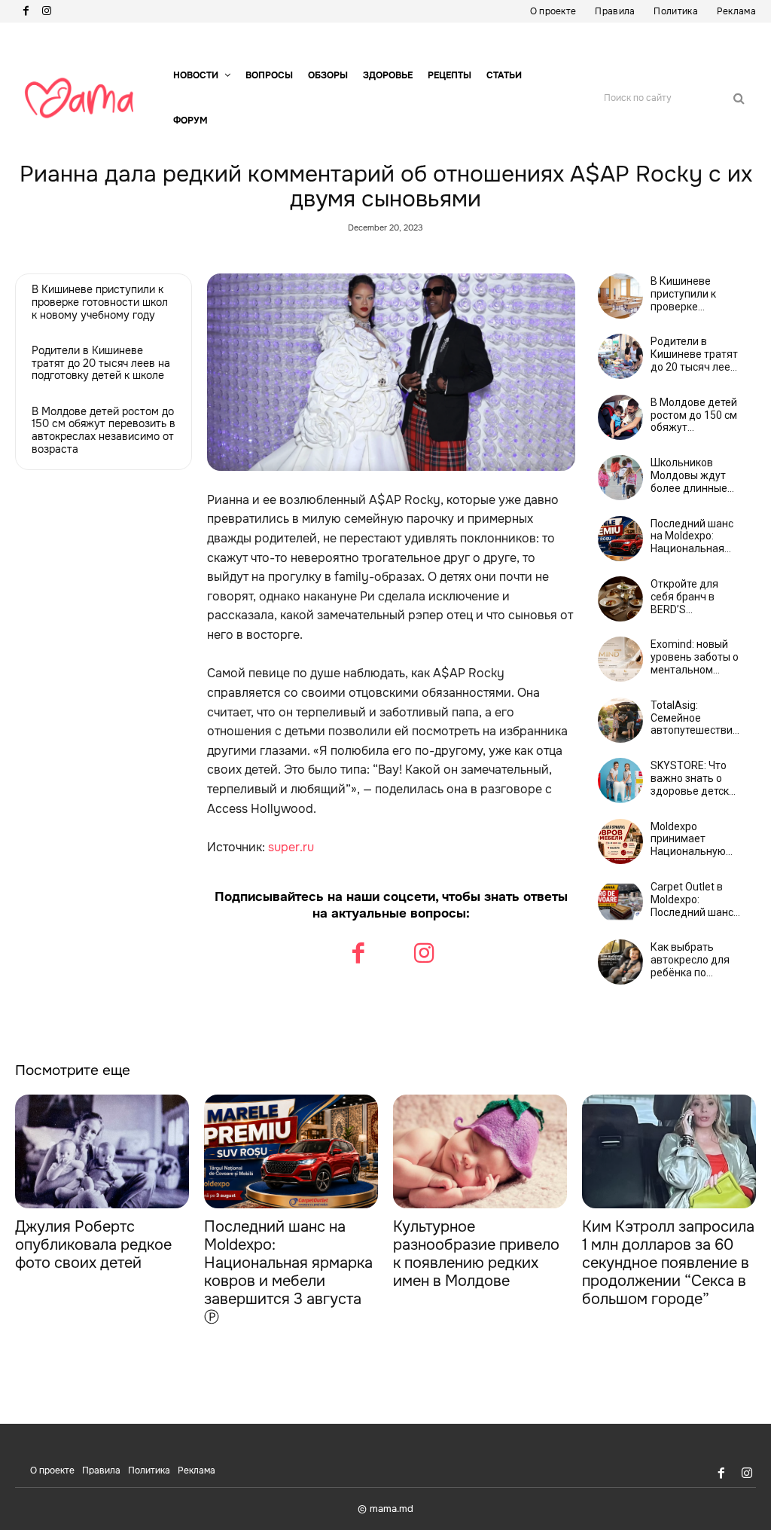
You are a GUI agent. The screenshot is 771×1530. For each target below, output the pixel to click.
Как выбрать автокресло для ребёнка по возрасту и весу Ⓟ (690, 960)
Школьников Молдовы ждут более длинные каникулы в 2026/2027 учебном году (689, 475)
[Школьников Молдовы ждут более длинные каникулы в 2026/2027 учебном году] (620, 477)
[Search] (739, 98)
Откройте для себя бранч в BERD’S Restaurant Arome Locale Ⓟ (695, 596)
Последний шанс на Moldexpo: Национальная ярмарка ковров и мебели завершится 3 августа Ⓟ (695, 536)
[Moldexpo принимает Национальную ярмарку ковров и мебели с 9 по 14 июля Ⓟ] (620, 841)
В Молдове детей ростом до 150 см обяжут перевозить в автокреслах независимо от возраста (103, 430)
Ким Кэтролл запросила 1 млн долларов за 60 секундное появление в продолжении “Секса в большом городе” (668, 1263)
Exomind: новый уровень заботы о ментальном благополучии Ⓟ (695, 657)
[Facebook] (25, 11)
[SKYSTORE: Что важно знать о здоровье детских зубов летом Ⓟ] (620, 780)
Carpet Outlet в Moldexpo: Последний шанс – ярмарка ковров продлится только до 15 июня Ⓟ (695, 899)
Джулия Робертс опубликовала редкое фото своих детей (93, 1244)
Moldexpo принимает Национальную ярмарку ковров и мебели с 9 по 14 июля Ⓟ (695, 839)
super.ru (291, 847)
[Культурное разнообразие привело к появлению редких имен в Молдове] (480, 1151)
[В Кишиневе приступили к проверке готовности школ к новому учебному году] (620, 296)
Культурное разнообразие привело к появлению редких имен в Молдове (476, 1253)
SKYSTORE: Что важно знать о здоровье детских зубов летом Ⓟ (695, 778)
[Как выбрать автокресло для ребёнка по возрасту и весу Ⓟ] (620, 962)
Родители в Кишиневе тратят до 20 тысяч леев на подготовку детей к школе (101, 363)
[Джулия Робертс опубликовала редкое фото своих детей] (102, 1151)
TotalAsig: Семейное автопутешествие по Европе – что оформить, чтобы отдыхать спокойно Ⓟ (695, 718)
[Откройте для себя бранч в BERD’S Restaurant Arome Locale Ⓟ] (620, 598)
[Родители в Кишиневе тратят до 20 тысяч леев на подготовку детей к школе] (620, 356)
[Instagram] (46, 11)
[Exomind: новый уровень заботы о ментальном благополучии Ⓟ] (620, 659)
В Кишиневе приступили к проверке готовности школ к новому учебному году (100, 302)
